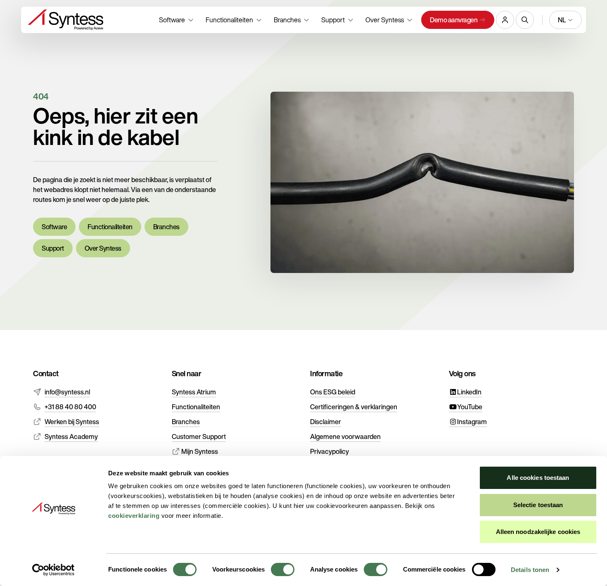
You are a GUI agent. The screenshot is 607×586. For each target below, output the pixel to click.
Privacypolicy (329, 451)
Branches (166, 227)
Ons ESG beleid (332, 392)
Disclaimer (325, 422)
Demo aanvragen (453, 20)
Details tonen (530, 569)
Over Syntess (103, 248)
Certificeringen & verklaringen (353, 407)
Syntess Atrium (194, 392)
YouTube (469, 407)
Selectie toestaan (538, 504)
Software (54, 227)
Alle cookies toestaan (538, 477)
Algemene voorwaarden (345, 436)
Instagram (472, 422)
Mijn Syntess (199, 451)
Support (53, 248)
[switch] (282, 569)
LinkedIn (469, 392)
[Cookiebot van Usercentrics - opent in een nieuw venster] (53, 570)
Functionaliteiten (110, 227)
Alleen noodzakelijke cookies (538, 531)
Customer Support (199, 436)
